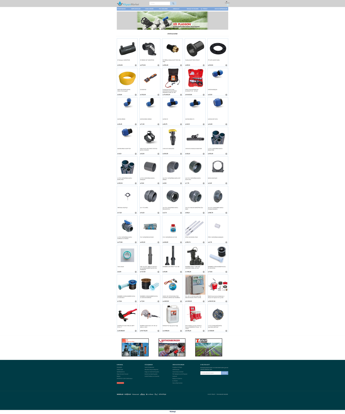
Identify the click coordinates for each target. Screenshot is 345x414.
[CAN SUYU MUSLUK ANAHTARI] (195, 142)
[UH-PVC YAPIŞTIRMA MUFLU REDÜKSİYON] (173, 201)
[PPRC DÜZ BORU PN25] (195, 231)
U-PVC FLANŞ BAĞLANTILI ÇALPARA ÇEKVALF (215, 326)
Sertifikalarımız (121, 371)
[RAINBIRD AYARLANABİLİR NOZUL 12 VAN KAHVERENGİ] (150, 290)
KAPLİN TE (165, 119)
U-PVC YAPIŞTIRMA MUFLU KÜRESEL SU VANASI (124, 237)
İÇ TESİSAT (204, 9)
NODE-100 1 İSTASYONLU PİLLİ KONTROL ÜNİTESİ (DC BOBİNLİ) (171, 296)
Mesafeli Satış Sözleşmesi (151, 369)
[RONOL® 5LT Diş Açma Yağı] (173, 319)
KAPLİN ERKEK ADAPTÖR (124, 148)
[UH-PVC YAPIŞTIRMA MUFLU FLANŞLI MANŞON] (218, 201)
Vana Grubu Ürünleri (177, 371)
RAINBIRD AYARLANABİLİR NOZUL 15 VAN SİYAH (217, 267)
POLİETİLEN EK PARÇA (121, 9)
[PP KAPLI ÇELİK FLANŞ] (218, 53)
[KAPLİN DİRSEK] (127, 113)
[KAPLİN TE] (173, 113)
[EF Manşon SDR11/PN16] (127, 53)
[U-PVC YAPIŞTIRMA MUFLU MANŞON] (150, 172)
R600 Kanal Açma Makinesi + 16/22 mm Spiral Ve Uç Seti (216, 296)
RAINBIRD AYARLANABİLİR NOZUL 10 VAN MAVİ (126, 296)
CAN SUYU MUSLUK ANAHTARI (193, 148)
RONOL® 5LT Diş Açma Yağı (170, 326)
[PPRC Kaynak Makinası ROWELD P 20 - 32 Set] (195, 83)
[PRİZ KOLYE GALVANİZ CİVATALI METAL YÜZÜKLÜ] (150, 142)
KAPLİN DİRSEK (121, 119)
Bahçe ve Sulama (177, 378)
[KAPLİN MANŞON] (218, 83)
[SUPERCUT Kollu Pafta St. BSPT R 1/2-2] (127, 319)
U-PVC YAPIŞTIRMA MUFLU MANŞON (147, 178)
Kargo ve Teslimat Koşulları (152, 371)
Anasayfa (119, 367)
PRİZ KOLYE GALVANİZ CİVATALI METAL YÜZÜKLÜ (148, 149)
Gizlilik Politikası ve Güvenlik (152, 376)
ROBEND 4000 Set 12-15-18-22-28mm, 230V (149, 326)
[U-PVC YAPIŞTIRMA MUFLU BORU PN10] (127, 172)
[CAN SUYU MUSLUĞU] (173, 142)
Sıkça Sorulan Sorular (122, 374)
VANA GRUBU (149, 9)
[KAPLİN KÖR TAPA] (218, 113)
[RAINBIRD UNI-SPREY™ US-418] (173, 260)
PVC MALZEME (163, 9)
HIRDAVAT (176, 9)
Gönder (224, 373)
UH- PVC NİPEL (144, 207)
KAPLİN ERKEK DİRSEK (146, 119)
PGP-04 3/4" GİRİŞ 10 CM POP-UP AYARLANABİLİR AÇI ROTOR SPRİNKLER (148, 268)
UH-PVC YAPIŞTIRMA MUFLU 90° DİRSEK (171, 178)
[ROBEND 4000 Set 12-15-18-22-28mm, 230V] (150, 319)
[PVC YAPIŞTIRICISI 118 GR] (150, 231)
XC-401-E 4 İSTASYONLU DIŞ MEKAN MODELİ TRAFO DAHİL (193, 296)
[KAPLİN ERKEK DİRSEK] (150, 113)
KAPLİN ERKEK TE (189, 119)
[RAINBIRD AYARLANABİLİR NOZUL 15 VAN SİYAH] (218, 260)
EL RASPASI (143, 89)
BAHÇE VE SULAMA (192, 9)
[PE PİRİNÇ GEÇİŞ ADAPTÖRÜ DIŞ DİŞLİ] (173, 53)
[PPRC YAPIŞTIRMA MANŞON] (218, 231)
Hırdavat (174, 376)
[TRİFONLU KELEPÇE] (127, 201)
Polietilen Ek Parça (177, 367)
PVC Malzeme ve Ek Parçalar (179, 374)
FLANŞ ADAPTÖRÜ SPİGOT (192, 60)
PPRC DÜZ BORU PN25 (191, 237)
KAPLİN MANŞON (212, 89)
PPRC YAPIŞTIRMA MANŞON (215, 237)
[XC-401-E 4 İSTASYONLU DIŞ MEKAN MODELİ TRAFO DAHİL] (195, 290)
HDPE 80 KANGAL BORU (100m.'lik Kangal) (123, 90)
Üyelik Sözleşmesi (149, 367)
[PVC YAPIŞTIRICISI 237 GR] (173, 231)
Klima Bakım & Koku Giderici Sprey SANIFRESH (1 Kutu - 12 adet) (193, 327)
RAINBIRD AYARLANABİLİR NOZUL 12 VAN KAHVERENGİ (149, 296)
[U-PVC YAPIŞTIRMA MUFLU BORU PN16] (218, 142)
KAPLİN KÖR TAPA (213, 119)
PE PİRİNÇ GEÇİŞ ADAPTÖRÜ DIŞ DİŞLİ (171, 60)
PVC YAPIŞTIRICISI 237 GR (170, 237)
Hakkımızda (120, 369)
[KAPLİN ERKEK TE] (195, 113)
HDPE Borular (175, 369)
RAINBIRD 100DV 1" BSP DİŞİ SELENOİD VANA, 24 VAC (192, 267)
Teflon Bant (120, 267)
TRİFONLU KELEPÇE (122, 207)
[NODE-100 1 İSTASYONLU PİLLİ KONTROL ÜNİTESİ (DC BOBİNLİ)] (173, 290)
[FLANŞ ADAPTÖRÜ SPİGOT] (195, 53)
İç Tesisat (175, 380)
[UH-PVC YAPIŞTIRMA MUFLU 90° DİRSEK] (173, 172)
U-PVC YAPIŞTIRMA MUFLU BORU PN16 (215, 149)
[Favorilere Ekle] (136, 65)
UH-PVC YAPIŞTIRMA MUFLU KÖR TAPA (193, 178)
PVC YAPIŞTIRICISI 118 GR (147, 237)
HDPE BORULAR (136, 9)
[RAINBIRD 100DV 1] (195, 260)
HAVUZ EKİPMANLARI (221, 9)
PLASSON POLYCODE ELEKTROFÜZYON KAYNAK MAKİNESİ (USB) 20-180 (170, 91)
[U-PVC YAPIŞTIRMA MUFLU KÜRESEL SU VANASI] (127, 231)
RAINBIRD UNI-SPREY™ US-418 (171, 267)
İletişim (119, 376)
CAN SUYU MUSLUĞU (168, 148)
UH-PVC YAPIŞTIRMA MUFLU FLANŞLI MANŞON (215, 208)
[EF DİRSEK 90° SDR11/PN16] (150, 53)
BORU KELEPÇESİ (212, 178)
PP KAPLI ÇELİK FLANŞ (213, 60)
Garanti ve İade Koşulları (151, 374)
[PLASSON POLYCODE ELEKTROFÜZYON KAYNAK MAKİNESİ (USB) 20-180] (173, 83)
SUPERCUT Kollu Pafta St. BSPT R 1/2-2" (125, 326)
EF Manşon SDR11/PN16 (123, 60)
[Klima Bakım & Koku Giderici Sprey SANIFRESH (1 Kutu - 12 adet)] (195, 319)
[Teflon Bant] (127, 260)
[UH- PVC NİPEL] (150, 201)
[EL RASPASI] (150, 83)
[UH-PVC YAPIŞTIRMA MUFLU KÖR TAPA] (195, 172)
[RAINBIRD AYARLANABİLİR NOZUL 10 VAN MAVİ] (127, 290)
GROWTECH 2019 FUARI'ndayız (124, 378)
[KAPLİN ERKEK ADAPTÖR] (127, 142)
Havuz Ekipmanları (177, 383)
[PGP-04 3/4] (150, 260)
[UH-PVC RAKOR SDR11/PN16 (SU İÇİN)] (195, 201)
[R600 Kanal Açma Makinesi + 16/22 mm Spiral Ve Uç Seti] (218, 290)
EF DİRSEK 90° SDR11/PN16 (147, 60)
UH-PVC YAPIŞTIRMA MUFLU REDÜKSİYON (170, 208)
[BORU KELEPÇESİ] (218, 172)
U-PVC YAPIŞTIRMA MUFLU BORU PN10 (124, 178)
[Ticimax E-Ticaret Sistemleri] (172, 412)
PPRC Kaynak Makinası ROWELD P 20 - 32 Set (191, 90)
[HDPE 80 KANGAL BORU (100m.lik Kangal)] (127, 83)
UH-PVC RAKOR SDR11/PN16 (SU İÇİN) (194, 208)
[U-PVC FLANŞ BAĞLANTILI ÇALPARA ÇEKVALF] (218, 319)
